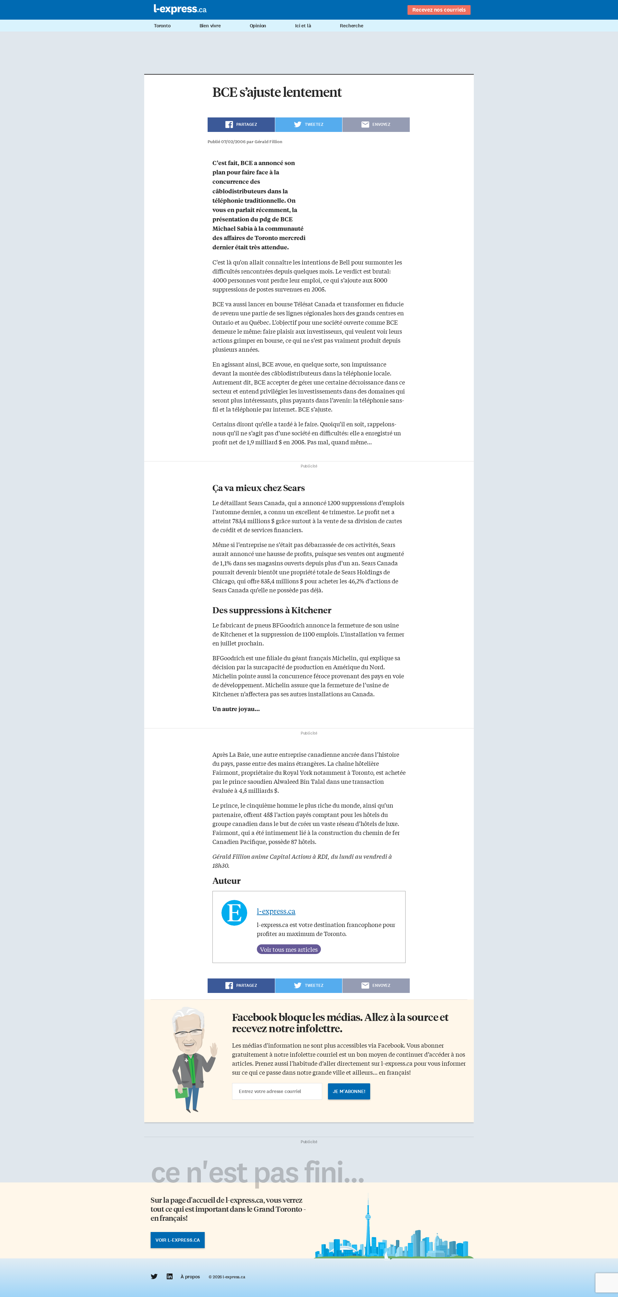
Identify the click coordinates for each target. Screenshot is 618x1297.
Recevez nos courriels (439, 9)
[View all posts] (289, 949)
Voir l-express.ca (177, 1240)
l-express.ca (276, 910)
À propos (190, 1277)
